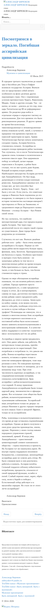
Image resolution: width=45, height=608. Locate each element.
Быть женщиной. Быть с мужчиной (18, 595)
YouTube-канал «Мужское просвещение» (21, 583)
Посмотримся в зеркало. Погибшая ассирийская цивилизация (20, 48)
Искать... (6, 17)
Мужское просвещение (12, 592)
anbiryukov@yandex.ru (12, 580)
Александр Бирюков (11, 577)
